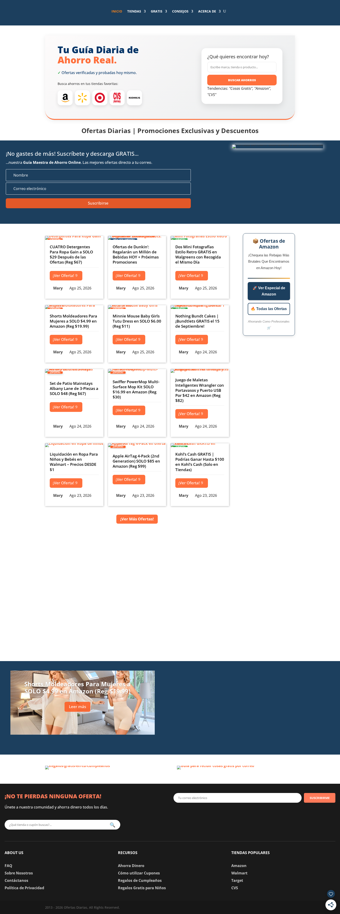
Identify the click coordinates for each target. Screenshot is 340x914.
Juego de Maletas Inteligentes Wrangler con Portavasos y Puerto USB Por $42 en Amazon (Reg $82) (199, 390)
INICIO (116, 11)
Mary (58, 288)
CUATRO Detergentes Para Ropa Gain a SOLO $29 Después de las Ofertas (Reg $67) (71, 254)
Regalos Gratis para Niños (142, 887)
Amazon (239, 865)
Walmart (239, 873)
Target (237, 880)
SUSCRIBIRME (320, 798)
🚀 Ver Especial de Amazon (269, 291)
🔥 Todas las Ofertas (269, 309)
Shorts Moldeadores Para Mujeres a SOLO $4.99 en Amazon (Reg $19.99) (73, 321)
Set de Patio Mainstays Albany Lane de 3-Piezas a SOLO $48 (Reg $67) (74, 388)
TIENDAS (134, 11)
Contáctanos (16, 880)
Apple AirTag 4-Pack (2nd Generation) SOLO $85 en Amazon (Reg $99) (136, 461)
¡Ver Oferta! (63, 275)
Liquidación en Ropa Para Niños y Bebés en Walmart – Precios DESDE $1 (74, 461)
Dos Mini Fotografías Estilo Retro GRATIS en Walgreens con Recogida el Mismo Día (198, 254)
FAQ (8, 865)
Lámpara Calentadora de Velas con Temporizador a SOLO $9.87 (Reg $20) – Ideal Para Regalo (262, 734)
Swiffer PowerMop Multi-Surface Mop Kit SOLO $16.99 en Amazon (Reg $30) (136, 389)
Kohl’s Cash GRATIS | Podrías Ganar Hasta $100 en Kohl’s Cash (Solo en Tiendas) (199, 461)
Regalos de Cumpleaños (140, 880)
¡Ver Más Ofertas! (137, 519)
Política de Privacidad (24, 887)
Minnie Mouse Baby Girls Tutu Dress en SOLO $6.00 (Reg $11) (137, 321)
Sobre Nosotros (19, 873)
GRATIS (156, 11)
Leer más (77, 706)
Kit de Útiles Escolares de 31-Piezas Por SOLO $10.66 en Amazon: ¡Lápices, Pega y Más (259, 704)
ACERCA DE (207, 11)
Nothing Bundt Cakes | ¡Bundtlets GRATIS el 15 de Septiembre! (197, 321)
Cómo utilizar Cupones (139, 873)
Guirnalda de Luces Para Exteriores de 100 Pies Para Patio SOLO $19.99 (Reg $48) (262, 674)
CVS (234, 887)
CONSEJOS (180, 11)
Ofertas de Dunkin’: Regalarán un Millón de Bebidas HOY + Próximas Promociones (136, 254)
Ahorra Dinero (131, 865)
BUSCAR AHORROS (242, 80)
